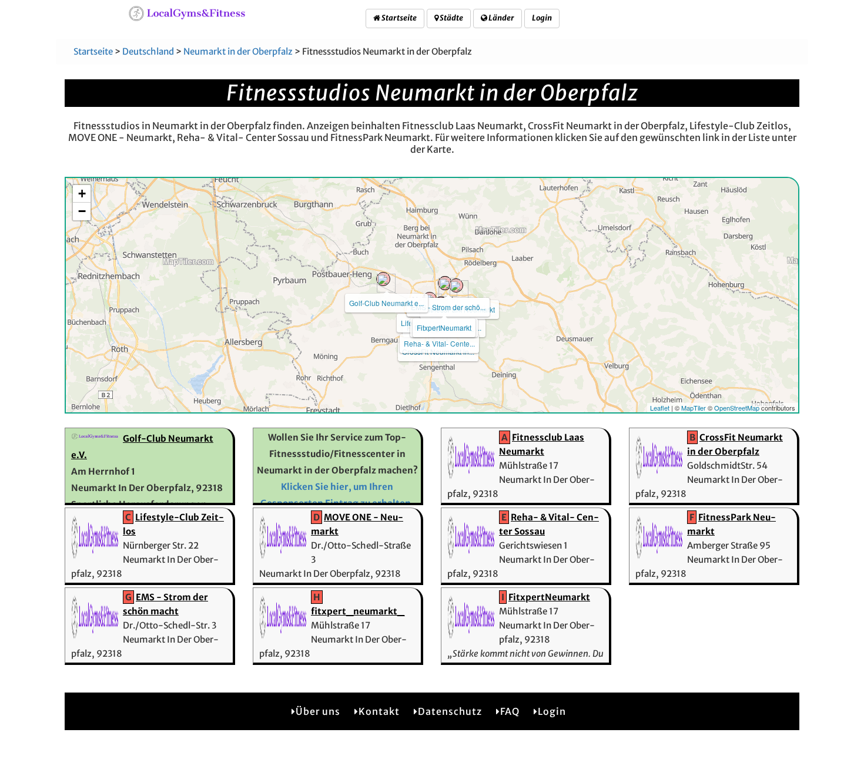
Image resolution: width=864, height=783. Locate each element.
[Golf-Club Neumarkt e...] (383, 279)
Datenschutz (450, 711)
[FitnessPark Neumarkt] (456, 285)
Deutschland (148, 51)
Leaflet (659, 407)
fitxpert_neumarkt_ (357, 611)
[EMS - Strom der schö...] (445, 283)
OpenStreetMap (736, 407)
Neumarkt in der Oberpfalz (238, 51)
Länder (500, 18)
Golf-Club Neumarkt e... (386, 303)
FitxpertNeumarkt (444, 327)
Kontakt (379, 711)
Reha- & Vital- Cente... (439, 343)
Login (542, 18)
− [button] (82, 211)
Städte (450, 18)
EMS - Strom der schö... (448, 307)
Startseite (398, 18)
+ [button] (82, 193)
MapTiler (693, 407)
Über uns (318, 711)
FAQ (510, 711)
